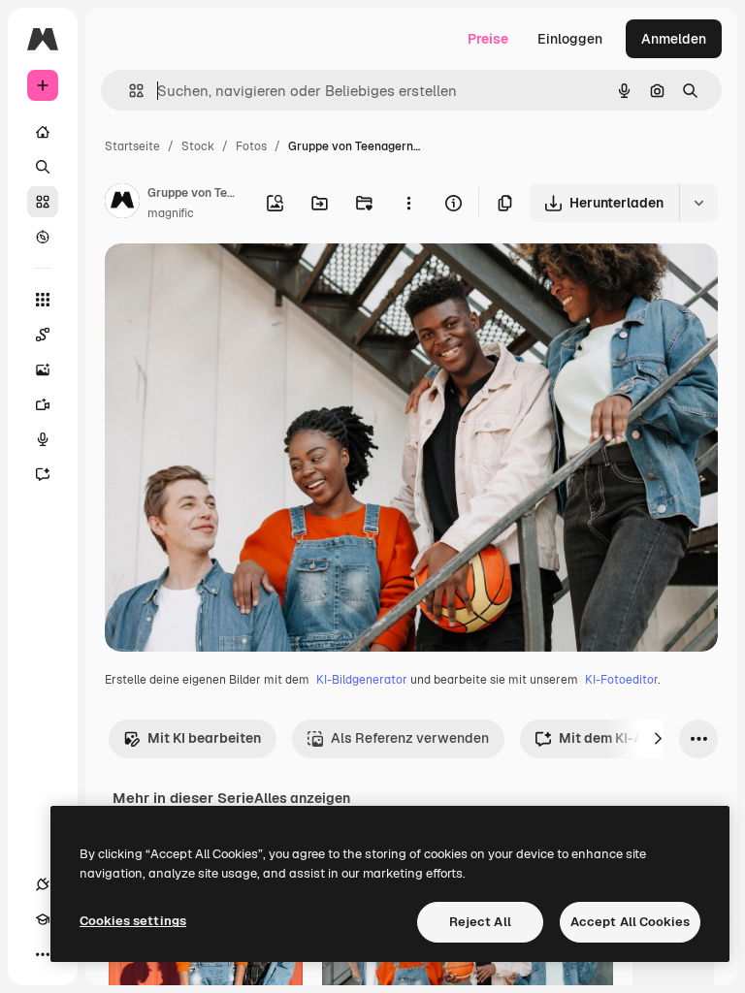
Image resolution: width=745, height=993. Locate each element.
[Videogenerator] (42, 404)
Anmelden (673, 39)
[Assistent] (42, 474)
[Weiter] (657, 739)
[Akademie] (42, 919)
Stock (197, 146)
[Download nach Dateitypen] (698, 202)
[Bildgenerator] (42, 369)
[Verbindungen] (42, 884)
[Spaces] (42, 334)
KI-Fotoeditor (621, 680)
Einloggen (569, 39)
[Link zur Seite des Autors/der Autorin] (122, 203)
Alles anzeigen (302, 798)
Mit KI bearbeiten (204, 738)
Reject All (480, 921)
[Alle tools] (42, 299)
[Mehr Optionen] (408, 202)
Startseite (132, 146)
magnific (170, 213)
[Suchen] (42, 166)
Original (229, 281)
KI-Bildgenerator (361, 680)
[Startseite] (42, 131)
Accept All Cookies (630, 921)
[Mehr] (42, 954)
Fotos (251, 146)
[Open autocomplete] (128, 90)
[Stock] (42, 201)
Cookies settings (133, 921)
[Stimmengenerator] (42, 439)
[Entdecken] (42, 236)
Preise (488, 39)
